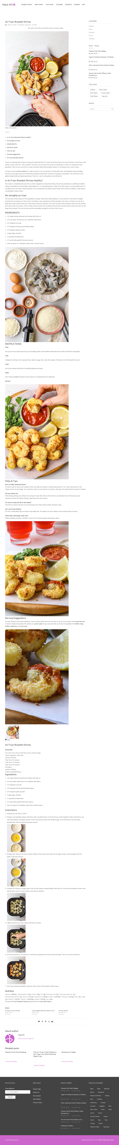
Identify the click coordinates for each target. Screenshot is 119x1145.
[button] (6, 750)
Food (64, 12)
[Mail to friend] (49, 1021)
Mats (109, 1106)
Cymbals (99, 1099)
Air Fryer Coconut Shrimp (12, 1011)
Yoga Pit (27, 25)
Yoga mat (104, 96)
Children (91, 26)
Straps (105, 1116)
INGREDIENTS (12, 144)
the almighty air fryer (13, 141)
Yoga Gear (49, 4)
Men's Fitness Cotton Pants (35, 1136)
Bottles (107, 1096)
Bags (91, 1089)
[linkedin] (52, 1021)
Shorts (92, 1113)
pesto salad (38, 624)
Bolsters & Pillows (95, 1096)
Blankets (106, 1089)
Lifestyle (91, 32)
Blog (59, 12)
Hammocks (93, 1103)
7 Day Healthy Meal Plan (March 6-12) (43, 1011)
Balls (98, 1089)
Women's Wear (94, 1127)
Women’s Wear (26, 4)
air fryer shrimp (21, 171)
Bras (91, 1099)
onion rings (23, 626)
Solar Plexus (94, 96)
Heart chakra (103, 90)
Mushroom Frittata (68, 1052)
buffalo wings (79, 624)
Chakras (92, 90)
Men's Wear (93, 1109)
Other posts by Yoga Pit (26, 1039)
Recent (91, 46)
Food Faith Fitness (45, 1002)
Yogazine (59, 4)
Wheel (100, 1123)
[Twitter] (39, 1021)
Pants (103, 1109)
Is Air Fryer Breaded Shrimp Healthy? (19, 137)
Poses (91, 36)
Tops (99, 1120)
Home (55, 12)
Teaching (91, 39)
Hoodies (103, 1103)
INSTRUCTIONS (12, 148)
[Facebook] (42, 1021)
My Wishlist (37, 1099)
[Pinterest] (45, 1021)
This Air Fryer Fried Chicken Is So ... (72, 1120)
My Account (37, 1096)
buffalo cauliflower (11, 626)
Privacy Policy (37, 1103)
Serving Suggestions (13, 154)
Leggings (102, 1106)
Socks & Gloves (95, 1116)
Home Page (37, 1089)
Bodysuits (101, 1092)
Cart (83, 4)
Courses (77, 4)
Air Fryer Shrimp (63, 1011)
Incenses (92, 1106)
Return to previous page (107, 12)
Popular (97, 46)
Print (8, 740)
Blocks (92, 1092)
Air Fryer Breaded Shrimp (15, 158)
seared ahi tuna (80, 621)
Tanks (92, 1120)
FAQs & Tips (11, 151)
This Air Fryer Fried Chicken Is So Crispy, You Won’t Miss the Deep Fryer (44, 1054)
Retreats (68, 4)
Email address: (10, 1088)
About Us (36, 1092)
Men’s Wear (39, 4)
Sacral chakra (106, 93)
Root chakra (94, 93)
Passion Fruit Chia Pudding (15, 1052)
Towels (92, 1123)
